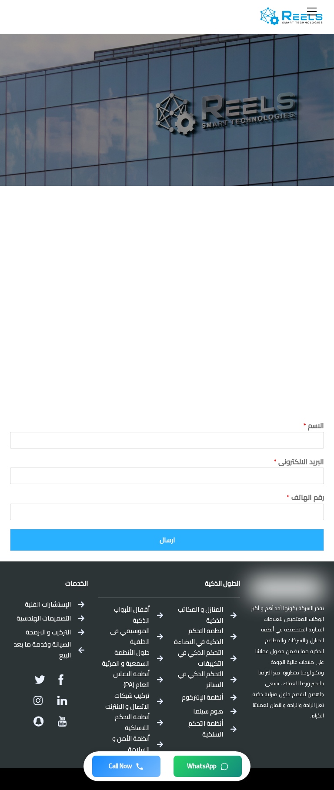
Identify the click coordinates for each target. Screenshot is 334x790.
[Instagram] (38, 700)
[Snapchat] (38, 721)
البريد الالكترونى (299, 461)
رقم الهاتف (305, 497)
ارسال (167, 540)
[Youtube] (62, 721)
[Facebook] (60, 679)
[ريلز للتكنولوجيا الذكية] (291, 22)
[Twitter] (40, 679)
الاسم (313, 425)
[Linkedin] (62, 700)
